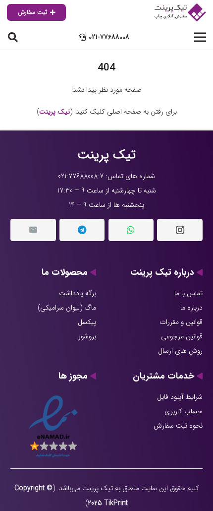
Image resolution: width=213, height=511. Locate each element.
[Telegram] (82, 230)
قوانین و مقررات (181, 322)
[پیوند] (179, 12)
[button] (13, 37)
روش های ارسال (180, 350)
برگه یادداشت (77, 293)
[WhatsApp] (131, 230)
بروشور (87, 336)
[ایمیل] (33, 230)
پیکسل (87, 322)
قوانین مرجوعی (182, 336)
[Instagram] (180, 230)
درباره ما (191, 307)
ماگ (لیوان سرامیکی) (67, 307)
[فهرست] (200, 37)
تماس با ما (188, 293)
